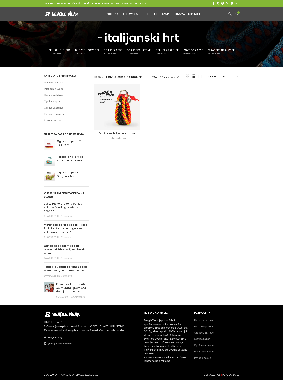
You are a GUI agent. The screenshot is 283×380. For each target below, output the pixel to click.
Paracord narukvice (55, 113)
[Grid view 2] (187, 76)
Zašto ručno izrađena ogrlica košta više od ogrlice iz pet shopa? (63, 207)
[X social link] (217, 3)
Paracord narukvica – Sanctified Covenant (71, 158)
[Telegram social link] (231, 3)
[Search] (230, 14)
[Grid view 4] (199, 76)
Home (97, 76)
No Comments (64, 216)
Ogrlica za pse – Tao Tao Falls (70, 143)
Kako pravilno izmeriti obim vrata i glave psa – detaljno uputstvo (72, 287)
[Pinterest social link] (222, 3)
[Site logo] (61, 13)
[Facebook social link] (213, 3)
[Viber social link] (236, 3)
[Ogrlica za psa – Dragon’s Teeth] (49, 176)
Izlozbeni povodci (54, 88)
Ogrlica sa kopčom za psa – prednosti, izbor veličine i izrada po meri (65, 249)
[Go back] (100, 38)
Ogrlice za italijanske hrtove (117, 133)
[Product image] (117, 107)
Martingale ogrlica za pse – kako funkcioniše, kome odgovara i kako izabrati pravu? (65, 228)
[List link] (91, 343)
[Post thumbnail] (49, 290)
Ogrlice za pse (52, 101)
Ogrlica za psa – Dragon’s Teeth (68, 174)
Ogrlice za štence (53, 107)
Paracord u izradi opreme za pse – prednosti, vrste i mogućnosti (65, 268)
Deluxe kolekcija (53, 82)
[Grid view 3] (193, 76)
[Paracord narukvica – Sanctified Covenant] (49, 160)
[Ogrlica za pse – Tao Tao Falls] (49, 144)
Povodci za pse (52, 120)
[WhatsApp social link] (227, 3)
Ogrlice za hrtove (53, 94)
